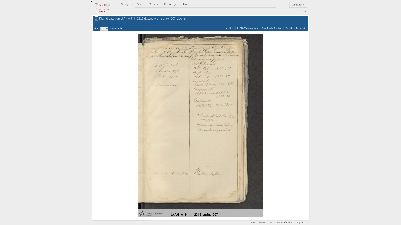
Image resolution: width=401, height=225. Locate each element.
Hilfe (304, 11)
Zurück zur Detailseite (296, 28)
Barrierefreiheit (284, 222)
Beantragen (171, 4)
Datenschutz (265, 222)
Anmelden (297, 4)
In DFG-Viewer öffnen (247, 28)
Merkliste (154, 4)
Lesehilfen (228, 28)
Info (253, 222)
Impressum (302, 222)
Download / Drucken (271, 28)
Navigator (127, 4)
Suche (141, 4)
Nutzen (187, 4)
